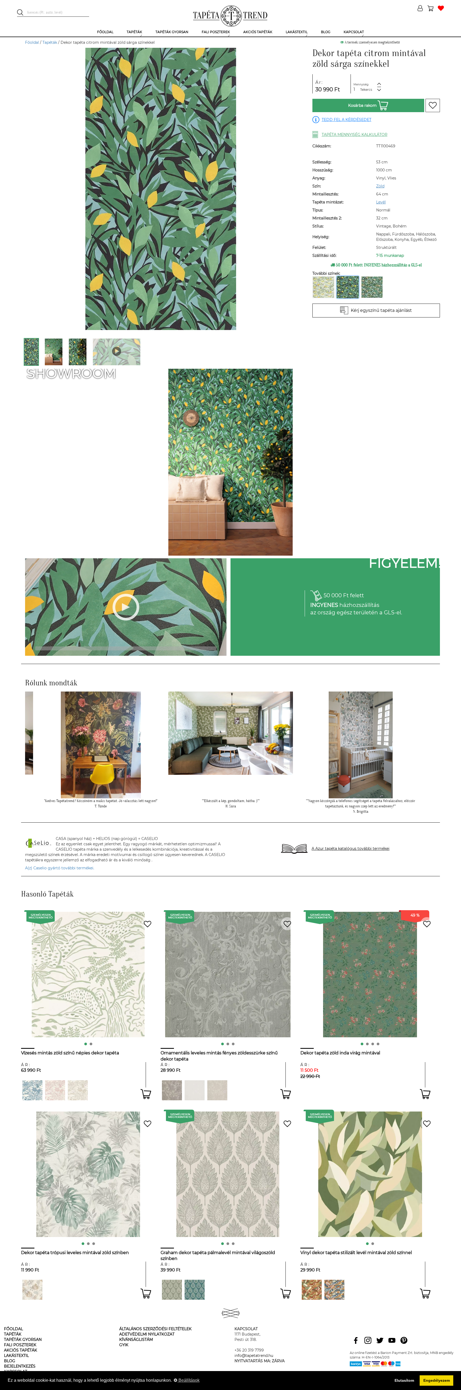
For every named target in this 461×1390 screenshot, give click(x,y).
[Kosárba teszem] (145, 1094)
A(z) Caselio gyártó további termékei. (59, 868)
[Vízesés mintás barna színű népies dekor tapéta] (78, 1090)
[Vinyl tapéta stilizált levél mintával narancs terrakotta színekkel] (312, 1290)
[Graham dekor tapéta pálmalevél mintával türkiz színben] (195, 1290)
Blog (9, 1360)
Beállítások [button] (188, 1380)
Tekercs (366, 90)
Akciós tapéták (20, 1350)
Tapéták (49, 42)
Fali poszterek (20, 1344)
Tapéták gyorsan (23, 1339)
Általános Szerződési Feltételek (155, 1328)
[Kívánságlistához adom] (433, 105)
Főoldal (32, 42)
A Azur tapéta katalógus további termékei (351, 848)
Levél (381, 202)
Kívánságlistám (136, 1339)
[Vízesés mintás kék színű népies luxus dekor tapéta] (32, 1090)
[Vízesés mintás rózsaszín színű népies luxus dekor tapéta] (55, 1090)
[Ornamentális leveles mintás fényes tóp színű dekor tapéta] (172, 1090)
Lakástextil (16, 1355)
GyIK (123, 1344)
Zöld (380, 186)
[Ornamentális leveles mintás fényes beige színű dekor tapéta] (217, 1090)
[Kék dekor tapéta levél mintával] (334, 1290)
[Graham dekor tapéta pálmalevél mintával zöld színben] (172, 1290)
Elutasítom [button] (404, 1380)
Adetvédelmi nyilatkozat (146, 1334)
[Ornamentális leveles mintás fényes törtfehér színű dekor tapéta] (195, 1090)
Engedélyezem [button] (436, 1380)
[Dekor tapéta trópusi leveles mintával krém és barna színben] (32, 1290)
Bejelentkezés (19, 1366)
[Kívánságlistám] (441, 8)
